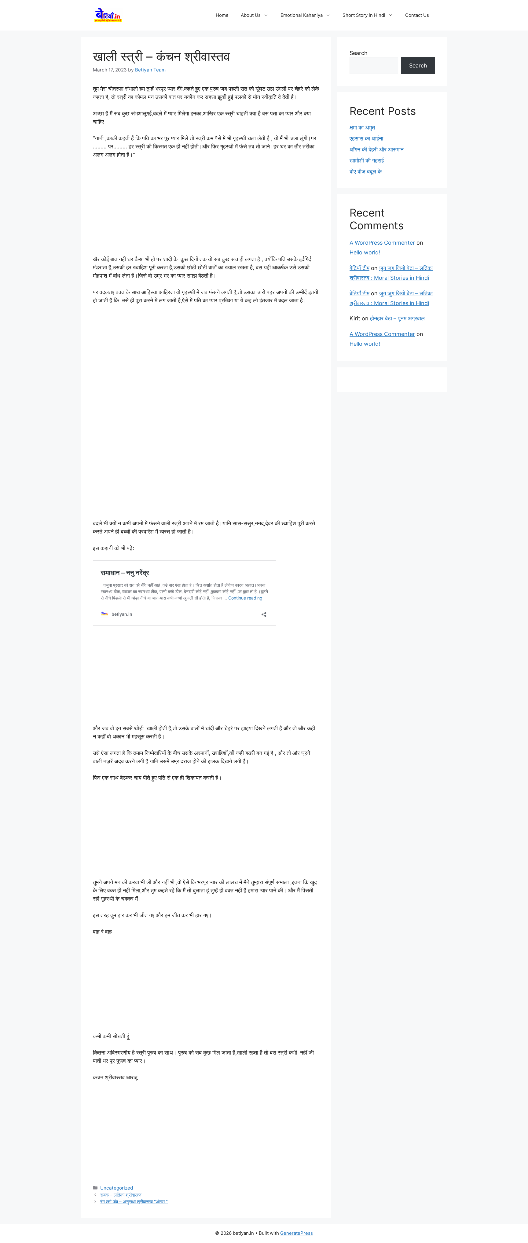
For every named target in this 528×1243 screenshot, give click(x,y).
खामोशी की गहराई (367, 160)
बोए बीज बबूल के (366, 171)
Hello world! (365, 252)
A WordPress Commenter (382, 242)
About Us (251, 15)
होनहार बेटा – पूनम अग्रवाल (397, 318)
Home (222, 15)
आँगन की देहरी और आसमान (377, 149)
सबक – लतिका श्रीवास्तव (120, 1195)
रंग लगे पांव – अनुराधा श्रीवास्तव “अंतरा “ (134, 1202)
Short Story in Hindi (364, 15)
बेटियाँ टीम (359, 268)
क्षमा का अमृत (362, 127)
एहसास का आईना (366, 138)
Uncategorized (116, 1188)
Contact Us (417, 15)
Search (359, 53)
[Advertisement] (206, 210)
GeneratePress (296, 1233)
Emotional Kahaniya (301, 15)
